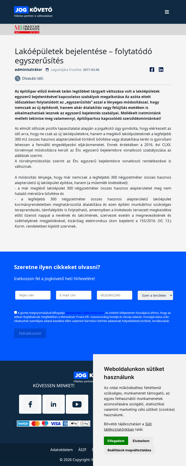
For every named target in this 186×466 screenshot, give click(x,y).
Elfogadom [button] (116, 441)
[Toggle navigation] (167, 12)
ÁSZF (82, 449)
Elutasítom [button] (141, 441)
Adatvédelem (61, 449)
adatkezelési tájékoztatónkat (84, 313)
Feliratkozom (30, 333)
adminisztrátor (28, 69)
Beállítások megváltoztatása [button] (129, 450)
